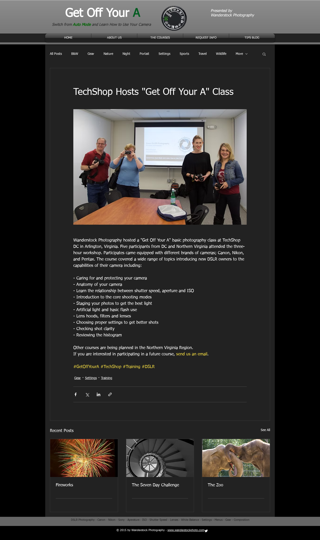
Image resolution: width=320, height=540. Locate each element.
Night (126, 54)
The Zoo (215, 485)
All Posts (56, 54)
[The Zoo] (236, 458)
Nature (108, 54)
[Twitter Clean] (206, 531)
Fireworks (64, 485)
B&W (74, 54)
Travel (202, 54)
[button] (264, 54)
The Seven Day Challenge (155, 485)
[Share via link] (110, 394)
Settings (164, 54)
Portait (144, 54)
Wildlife (221, 54)
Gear (91, 54)
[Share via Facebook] (75, 394)
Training (106, 378)
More (239, 54)
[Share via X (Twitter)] (87, 394)
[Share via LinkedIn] (98, 394)
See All (265, 430)
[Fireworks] (84, 458)
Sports (184, 54)
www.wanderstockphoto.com (185, 530)
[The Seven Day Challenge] (160, 458)
